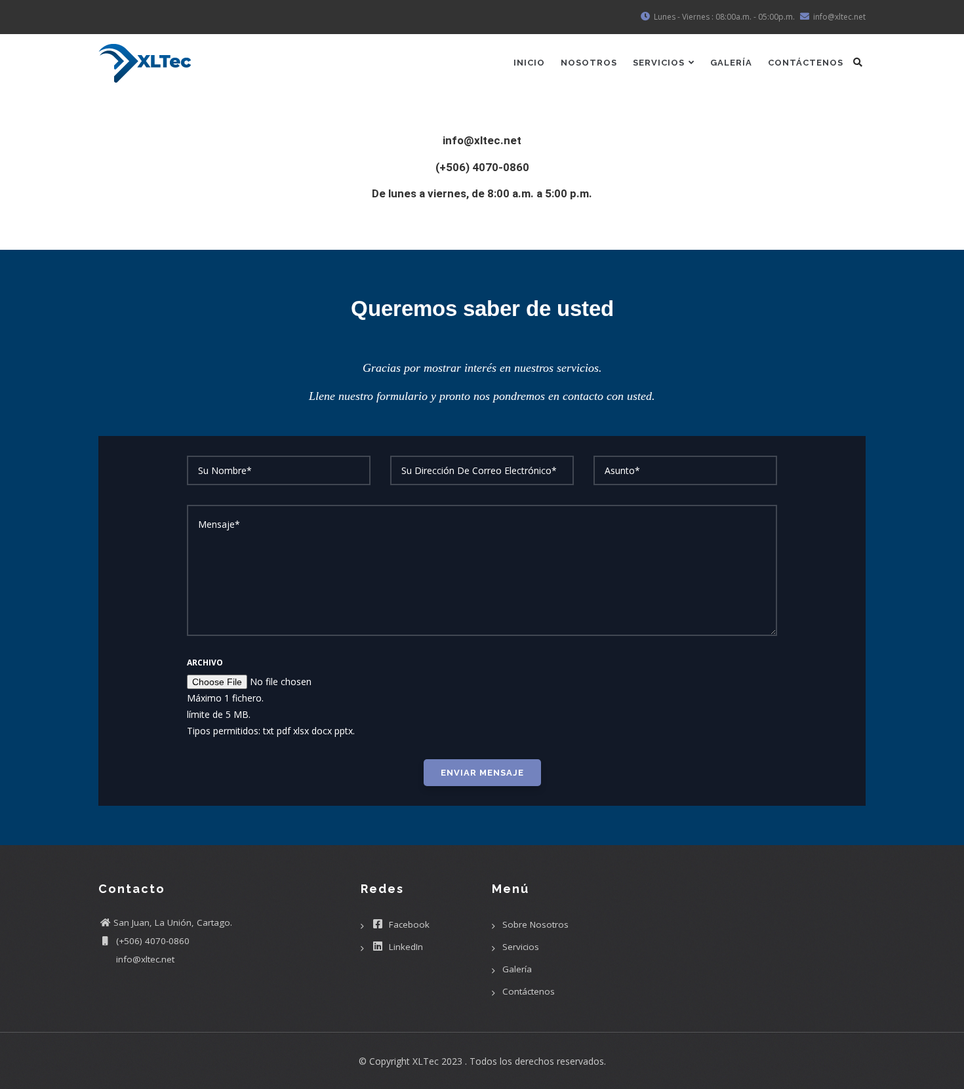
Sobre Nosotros (535, 924)
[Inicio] (144, 58)
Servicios (660, 63)
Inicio (529, 63)
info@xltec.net (143, 959)
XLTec (425, 1061)
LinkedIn (404, 947)
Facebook (408, 924)
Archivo (205, 662)
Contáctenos (805, 63)
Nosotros (589, 63)
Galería (731, 63)
